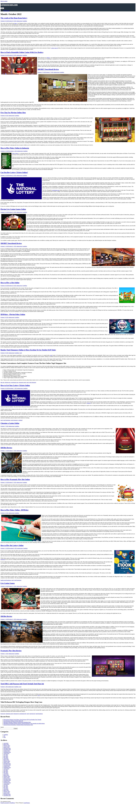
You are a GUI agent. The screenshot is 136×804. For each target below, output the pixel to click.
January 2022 (6, 793)
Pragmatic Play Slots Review (11, 651)
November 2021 (7, 795)
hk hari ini (3, 713)
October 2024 (6, 750)
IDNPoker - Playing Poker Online (13, 314)
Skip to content (4, 1)
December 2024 (7, 748)
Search (2, 727)
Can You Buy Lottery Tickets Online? (14, 172)
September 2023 (7, 767)
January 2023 (6, 777)
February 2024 (6, 761)
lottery (15, 23)
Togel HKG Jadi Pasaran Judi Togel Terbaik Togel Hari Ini (22, 684)
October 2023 (6, 766)
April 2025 (5, 743)
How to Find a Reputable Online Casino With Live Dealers (22, 52)
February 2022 (6, 791)
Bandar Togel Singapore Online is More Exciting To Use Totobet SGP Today (28, 350)
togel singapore (32, 382)
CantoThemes (26, 802)
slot (4, 736)
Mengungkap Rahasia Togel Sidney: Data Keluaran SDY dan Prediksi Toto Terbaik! (22, 719)
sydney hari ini (54, 48)
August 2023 (6, 768)
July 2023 (5, 770)
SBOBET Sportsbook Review (48, 69)
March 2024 (6, 759)
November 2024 (7, 749)
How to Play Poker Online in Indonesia (15, 148)
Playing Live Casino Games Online (13, 209)
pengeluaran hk (22, 713)
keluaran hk (16, 713)
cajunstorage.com (9, 4)
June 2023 (5, 771)
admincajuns (19, 21)
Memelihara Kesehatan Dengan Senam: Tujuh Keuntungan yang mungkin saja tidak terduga (24, 723)
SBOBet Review (6, 448)
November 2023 (7, 764)
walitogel (20, 420)
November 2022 (7, 780)
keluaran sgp (7, 382)
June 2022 (5, 786)
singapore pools (22, 382)
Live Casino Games (8, 583)
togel (21, 353)
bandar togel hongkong (6, 580)
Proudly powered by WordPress (8, 802)
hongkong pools (9, 713)
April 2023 (5, 773)
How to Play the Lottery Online (12, 545)
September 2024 (7, 752)
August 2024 (6, 753)
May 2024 (5, 757)
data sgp (2, 382)
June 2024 (5, 756)
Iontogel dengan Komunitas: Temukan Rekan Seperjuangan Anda (18, 724)
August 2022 (6, 784)
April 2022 (5, 789)
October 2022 (6, 781)
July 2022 (5, 785)
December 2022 (7, 779)
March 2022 (6, 790)
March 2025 (6, 744)
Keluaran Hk (6, 10)
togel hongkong (6, 420)
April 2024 (5, 758)
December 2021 (7, 794)
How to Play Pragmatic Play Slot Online (15, 479)
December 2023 (7, 763)
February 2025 (6, 745)
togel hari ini (32, 713)
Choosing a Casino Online (10, 423)
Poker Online (15, 153)
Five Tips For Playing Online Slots (13, 112)
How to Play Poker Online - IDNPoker (15, 510)
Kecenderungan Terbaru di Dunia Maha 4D (13, 721)
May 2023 (5, 772)
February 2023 (6, 776)
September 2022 (7, 782)
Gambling (24, 21)
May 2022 (5, 787)
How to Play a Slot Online (10, 283)
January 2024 (6, 762)
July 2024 (5, 754)
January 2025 (6, 747)
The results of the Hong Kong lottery (14, 18)
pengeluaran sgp (14, 382)
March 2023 (6, 775)
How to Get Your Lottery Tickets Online (15, 385)
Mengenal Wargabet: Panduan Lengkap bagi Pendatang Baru (17, 722)
